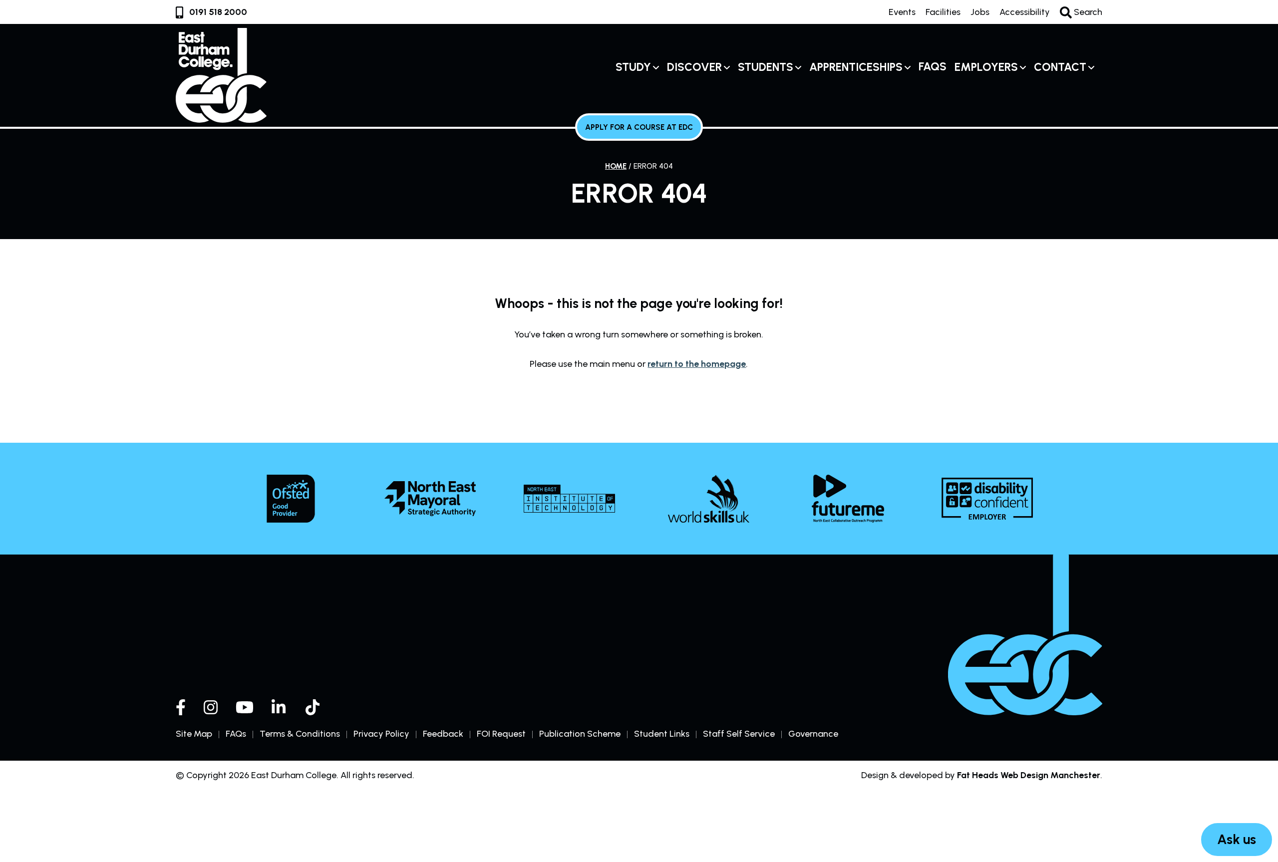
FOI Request (501, 733)
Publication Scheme (580, 733)
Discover (694, 67)
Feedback (443, 733)
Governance (813, 733)
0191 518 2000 (218, 11)
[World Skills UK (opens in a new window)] (708, 499)
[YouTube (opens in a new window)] (245, 707)
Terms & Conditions (300, 733)
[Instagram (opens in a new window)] (211, 707)
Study (633, 67)
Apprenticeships (856, 67)
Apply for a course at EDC (639, 127)
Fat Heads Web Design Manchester (1028, 775)
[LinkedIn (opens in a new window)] (280, 707)
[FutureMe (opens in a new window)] (848, 499)
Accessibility (1024, 11)
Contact (1060, 67)
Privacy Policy (381, 733)
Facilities (943, 11)
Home (616, 166)
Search (1087, 11)
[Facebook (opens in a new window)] (181, 707)
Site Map (194, 733)
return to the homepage (696, 363)
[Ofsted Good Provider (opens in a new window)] (290, 499)
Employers (986, 67)
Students (765, 67)
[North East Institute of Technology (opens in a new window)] (569, 498)
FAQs (933, 66)
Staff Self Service (739, 733)
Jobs (979, 11)
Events (902, 11)
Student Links (661, 733)
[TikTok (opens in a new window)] (313, 707)
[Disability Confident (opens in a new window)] (987, 499)
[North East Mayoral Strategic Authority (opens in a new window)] (430, 498)
